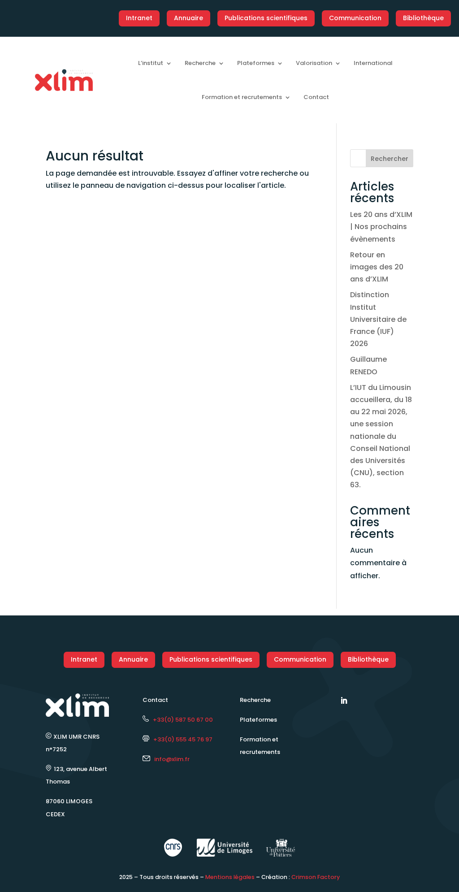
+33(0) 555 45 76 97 (180, 739)
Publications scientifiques (266, 17)
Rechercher (389, 158)
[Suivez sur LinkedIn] (344, 700)
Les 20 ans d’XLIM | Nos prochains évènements (381, 226)
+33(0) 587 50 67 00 (181, 719)
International (373, 63)
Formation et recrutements (242, 97)
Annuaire (188, 17)
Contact (316, 97)
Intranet (139, 17)
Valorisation (314, 63)
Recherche (200, 63)
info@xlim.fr (172, 759)
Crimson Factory (315, 877)
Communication (355, 17)
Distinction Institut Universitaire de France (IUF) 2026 (378, 319)
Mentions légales (230, 877)
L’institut (150, 63)
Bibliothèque (423, 17)
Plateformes (255, 63)
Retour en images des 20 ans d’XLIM (376, 267)
